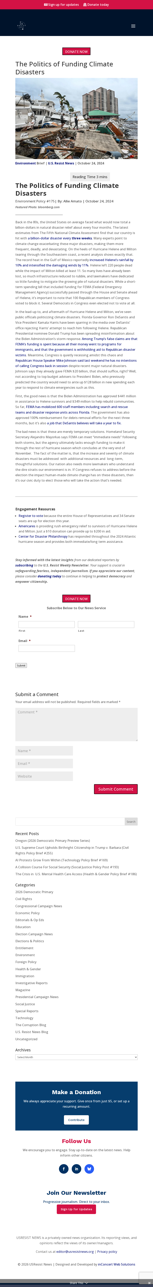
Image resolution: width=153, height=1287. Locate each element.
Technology (24, 1018)
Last (81, 630)
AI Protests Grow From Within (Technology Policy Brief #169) (61, 860)
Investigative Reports (31, 983)
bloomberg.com (49, 207)
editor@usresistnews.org (75, 1251)
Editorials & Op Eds (29, 920)
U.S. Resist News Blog (31, 1032)
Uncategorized (26, 1039)
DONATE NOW (76, 52)
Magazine (22, 990)
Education (23, 927)
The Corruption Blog (30, 1025)
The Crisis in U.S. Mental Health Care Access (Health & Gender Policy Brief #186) (76, 874)
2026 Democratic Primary (34, 892)
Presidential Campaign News (37, 997)
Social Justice (25, 1004)
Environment (25, 163)
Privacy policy (107, 1251)
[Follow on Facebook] (64, 1169)
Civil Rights (23, 899)
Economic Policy (27, 913)
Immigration (24, 976)
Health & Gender (28, 969)
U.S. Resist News (61, 163)
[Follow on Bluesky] (89, 1169)
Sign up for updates (63, 4)
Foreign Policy (25, 962)
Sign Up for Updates (76, 1209)
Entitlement (24, 948)
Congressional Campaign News (38, 906)
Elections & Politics (29, 941)
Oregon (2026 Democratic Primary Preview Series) (52, 840)
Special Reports (26, 1011)
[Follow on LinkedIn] (76, 1169)
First (22, 630)
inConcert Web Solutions (116, 1264)
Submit (21, 665)
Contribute (76, 1120)
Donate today (98, 4)
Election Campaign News (34, 934)
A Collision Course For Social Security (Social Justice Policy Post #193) (67, 867)
